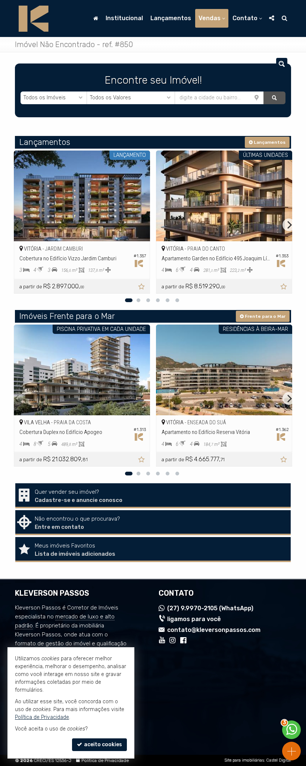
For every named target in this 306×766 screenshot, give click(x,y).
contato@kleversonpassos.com (213, 629)
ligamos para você (194, 619)
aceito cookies (102, 744)
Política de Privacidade (105, 760)
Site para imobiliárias (244, 760)
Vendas (210, 18)
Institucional (124, 18)
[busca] (284, 18)
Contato (244, 18)
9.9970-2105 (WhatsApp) (210, 608)
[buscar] (274, 98)
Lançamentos (170, 18)
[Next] (288, 224)
